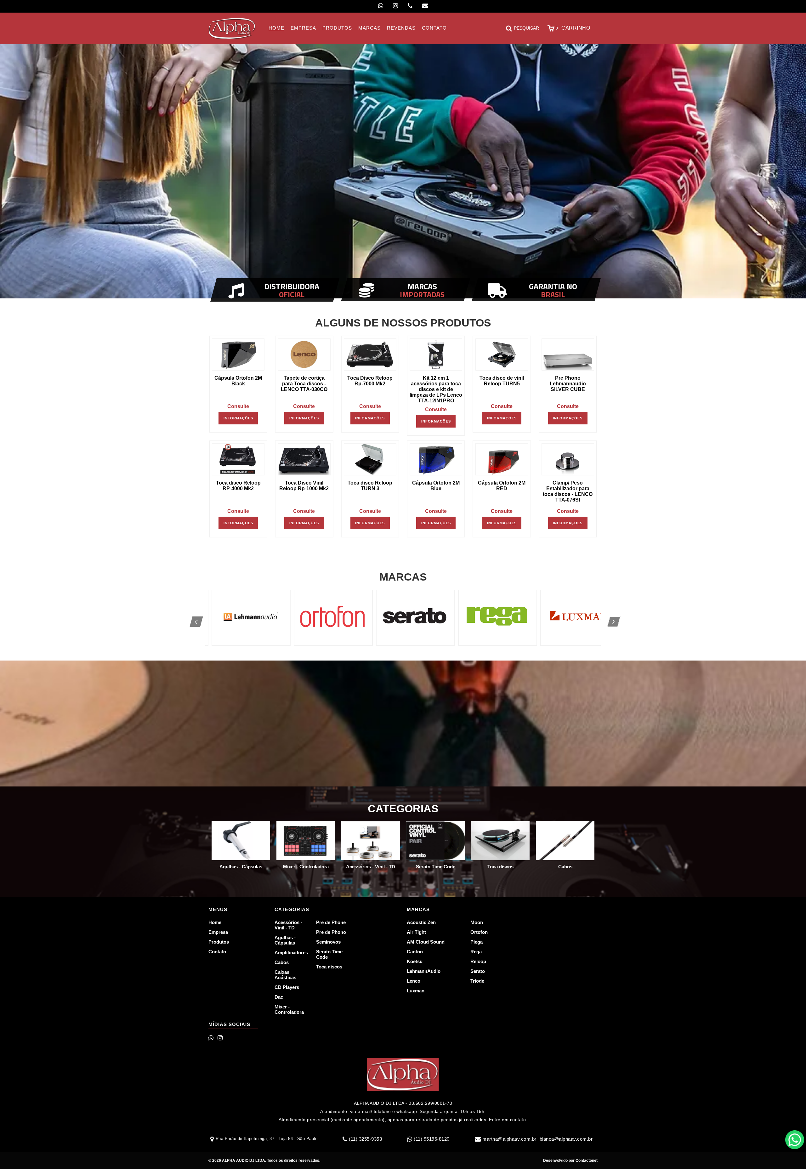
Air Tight (416, 932)
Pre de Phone (331, 922)
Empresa (218, 932)
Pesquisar (526, 28)
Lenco (413, 981)
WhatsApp (794, 1139)
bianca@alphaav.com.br (566, 1139)
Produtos (218, 942)
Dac (279, 997)
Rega (476, 951)
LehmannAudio (423, 971)
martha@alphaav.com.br (509, 1139)
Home (214, 922)
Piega (476, 942)
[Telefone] (410, 6)
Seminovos (328, 942)
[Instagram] (395, 6)
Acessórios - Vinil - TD (288, 925)
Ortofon (479, 932)
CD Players (287, 987)
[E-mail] (425, 6)
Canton (415, 951)
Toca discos (329, 966)
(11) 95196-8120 (432, 1139)
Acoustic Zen (421, 922)
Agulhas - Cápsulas (285, 940)
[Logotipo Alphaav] (232, 28)
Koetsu (415, 961)
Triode (477, 981)
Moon (476, 922)
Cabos (282, 962)
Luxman (415, 990)
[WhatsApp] (380, 6)
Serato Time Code (329, 954)
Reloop (478, 961)
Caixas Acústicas (285, 974)
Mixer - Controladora (289, 1009)
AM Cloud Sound (426, 942)
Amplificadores (291, 952)
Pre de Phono (331, 932)
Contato (217, 951)
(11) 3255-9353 (365, 1139)
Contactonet (586, 1160)
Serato (477, 971)
